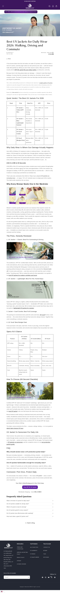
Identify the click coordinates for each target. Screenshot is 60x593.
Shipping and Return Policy (22, 553)
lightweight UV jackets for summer (24, 308)
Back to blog (31, 523)
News (9, 11)
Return (45, 550)
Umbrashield (27, 586)
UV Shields (32, 554)
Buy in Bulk (46, 557)
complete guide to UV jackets (45, 82)
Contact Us (46, 547)
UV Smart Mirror (34, 557)
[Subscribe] (28, 577)
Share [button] (9, 58)
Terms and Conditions (20, 548)
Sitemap (19, 560)
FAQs (44, 554)
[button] (3, 6)
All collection (34, 547)
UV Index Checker (21, 564)
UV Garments (33, 550)
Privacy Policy (20, 557)
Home (6, 11)
